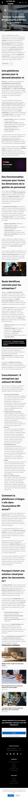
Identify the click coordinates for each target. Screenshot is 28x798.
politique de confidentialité (14, 735)
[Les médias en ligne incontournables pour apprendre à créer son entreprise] (14, 699)
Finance (14, 765)
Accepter (11, 795)
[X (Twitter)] (10, 754)
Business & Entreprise (14, 11)
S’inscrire (14, 733)
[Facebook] (7, 754)
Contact (14, 778)
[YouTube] (17, 754)
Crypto (14, 763)
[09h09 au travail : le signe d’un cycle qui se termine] (14, 655)
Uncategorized (14, 770)
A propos (14, 779)
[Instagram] (14, 754)
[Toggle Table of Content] (10, 64)
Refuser (17, 795)
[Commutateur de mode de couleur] (20, 2)
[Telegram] (21, 754)
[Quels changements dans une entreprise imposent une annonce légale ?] (14, 677)
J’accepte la (12, 735)
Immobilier (14, 767)
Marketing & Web (14, 768)
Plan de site (14, 781)
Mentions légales (14, 783)
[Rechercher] (22, 2)
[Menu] (25, 2)
